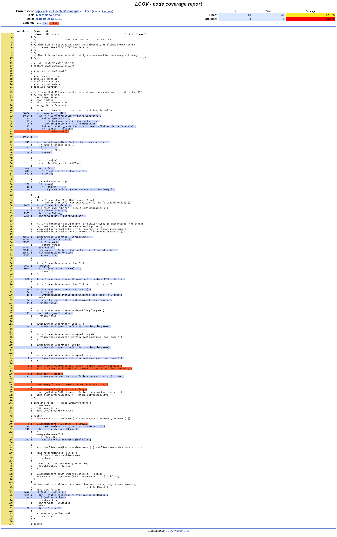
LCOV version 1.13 (178, 530)
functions (107, 11)
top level (41, 11)
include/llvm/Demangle (64, 11)
